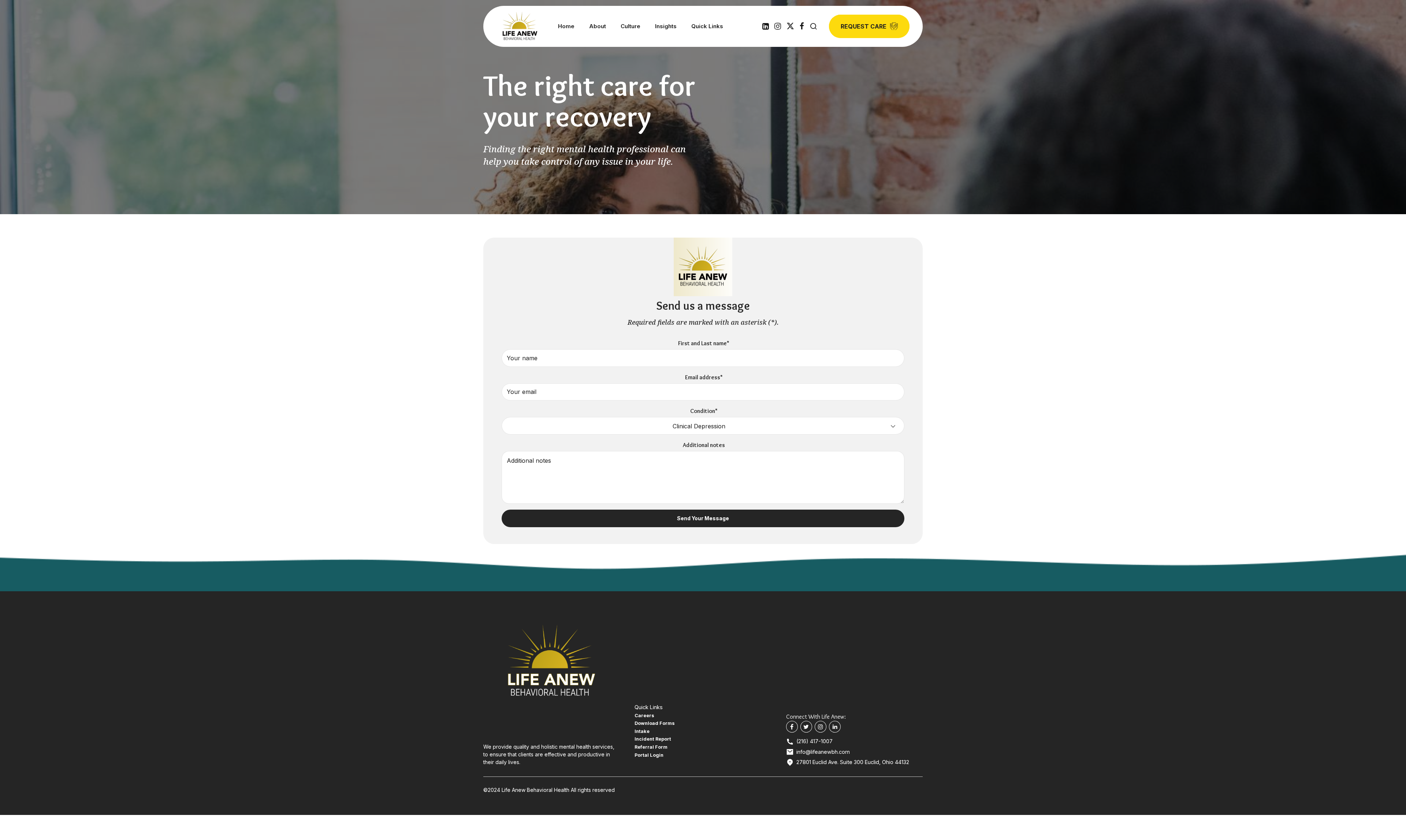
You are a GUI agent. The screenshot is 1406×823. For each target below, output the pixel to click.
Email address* (704, 377)
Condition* (704, 410)
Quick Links (707, 26)
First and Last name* (703, 343)
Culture (630, 26)
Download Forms (655, 723)
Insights (666, 26)
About (597, 26)
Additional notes (704, 445)
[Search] (813, 26)
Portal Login (649, 755)
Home (566, 26)
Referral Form (651, 747)
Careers (644, 715)
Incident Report (653, 739)
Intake (642, 731)
